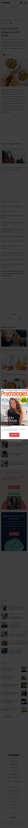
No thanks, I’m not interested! (14, 440)
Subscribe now (14, 434)
